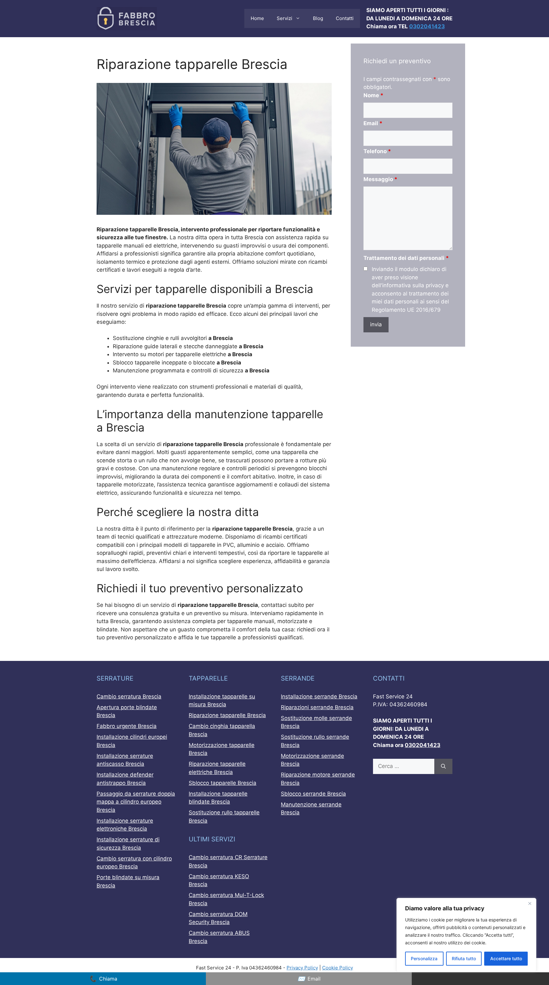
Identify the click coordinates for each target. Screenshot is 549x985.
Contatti (345, 18)
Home (257, 18)
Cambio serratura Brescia (129, 696)
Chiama (103, 978)
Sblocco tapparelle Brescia (222, 783)
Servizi (284, 18)
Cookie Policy (337, 968)
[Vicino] (529, 903)
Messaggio (380, 179)
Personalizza (424, 958)
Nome (373, 95)
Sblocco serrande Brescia (313, 794)
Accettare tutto (506, 958)
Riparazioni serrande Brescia (317, 707)
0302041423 (427, 26)
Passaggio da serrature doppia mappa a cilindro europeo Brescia (136, 802)
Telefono (377, 151)
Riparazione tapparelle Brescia (227, 715)
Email (373, 123)
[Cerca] (443, 766)
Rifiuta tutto (464, 958)
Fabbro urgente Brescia (127, 726)
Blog (318, 18)
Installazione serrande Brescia (319, 696)
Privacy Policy (302, 968)
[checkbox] (365, 269)
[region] (466, 935)
